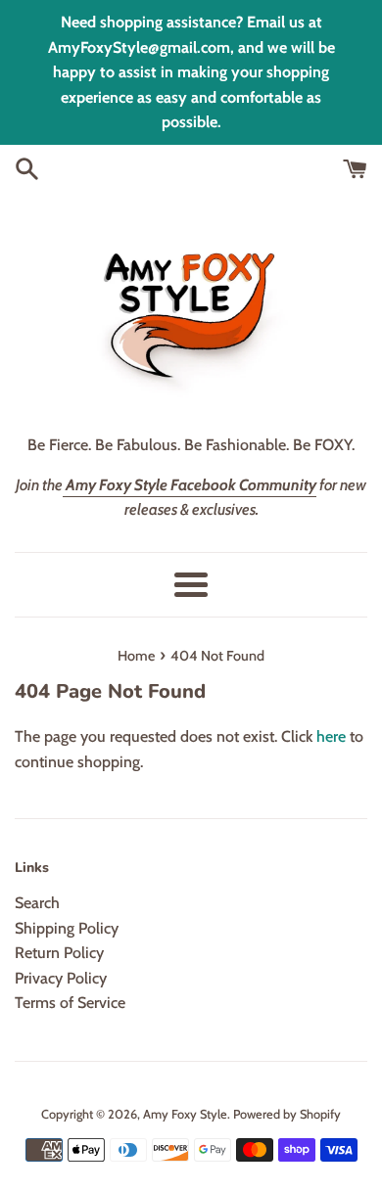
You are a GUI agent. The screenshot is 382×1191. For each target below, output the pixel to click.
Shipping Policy (67, 928)
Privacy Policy (61, 978)
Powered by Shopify (287, 1114)
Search (37, 902)
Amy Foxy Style (185, 1114)
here (331, 736)
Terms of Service (70, 1002)
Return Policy (59, 952)
